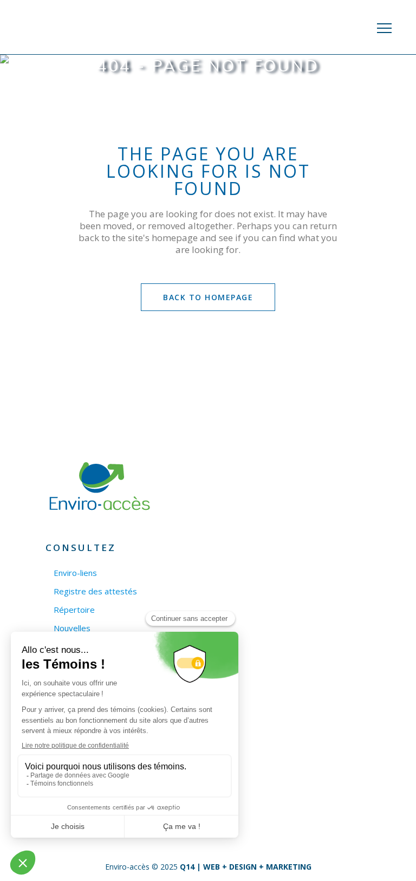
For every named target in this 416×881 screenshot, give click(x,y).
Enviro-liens (75, 573)
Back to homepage (208, 297)
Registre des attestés (95, 591)
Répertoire (74, 609)
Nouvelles (72, 628)
